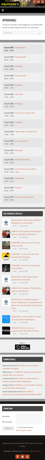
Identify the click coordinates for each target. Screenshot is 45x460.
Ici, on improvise (21, 141)
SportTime (19, 94)
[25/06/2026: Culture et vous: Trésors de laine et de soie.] (6, 249)
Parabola (26, 451)
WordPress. (37, 451)
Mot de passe (7, 422)
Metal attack (19, 178)
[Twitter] (38, 1)
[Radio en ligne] (22, 349)
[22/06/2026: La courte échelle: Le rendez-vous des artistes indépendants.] (6, 323)
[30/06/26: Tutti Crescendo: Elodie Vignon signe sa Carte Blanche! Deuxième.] (6, 237)
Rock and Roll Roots (22, 160)
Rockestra (18, 85)
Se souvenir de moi (26, 427)
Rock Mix (18, 188)
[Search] (39, 33)
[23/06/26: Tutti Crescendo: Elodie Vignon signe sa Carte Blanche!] (6, 294)
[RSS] (42, 1)
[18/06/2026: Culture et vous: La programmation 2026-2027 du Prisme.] (6, 334)
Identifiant (6, 416)
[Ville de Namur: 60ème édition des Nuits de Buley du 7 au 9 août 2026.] (6, 226)
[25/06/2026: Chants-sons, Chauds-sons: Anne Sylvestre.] (6, 271)
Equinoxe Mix (20, 48)
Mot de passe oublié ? (24, 430)
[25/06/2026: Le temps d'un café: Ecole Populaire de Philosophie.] (6, 260)
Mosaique (18, 66)
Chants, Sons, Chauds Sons (25, 113)
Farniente (18, 122)
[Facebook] (34, 1)
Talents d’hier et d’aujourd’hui (26, 132)
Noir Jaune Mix (20, 57)
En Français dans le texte (24, 197)
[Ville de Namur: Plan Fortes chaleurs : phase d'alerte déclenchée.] (6, 283)
